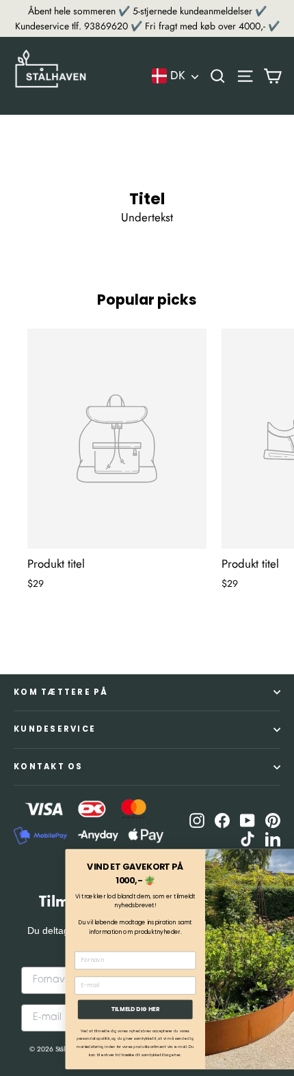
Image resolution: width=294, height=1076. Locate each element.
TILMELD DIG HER (88, 1009)
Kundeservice (55, 728)
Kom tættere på (61, 692)
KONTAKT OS (48, 766)
